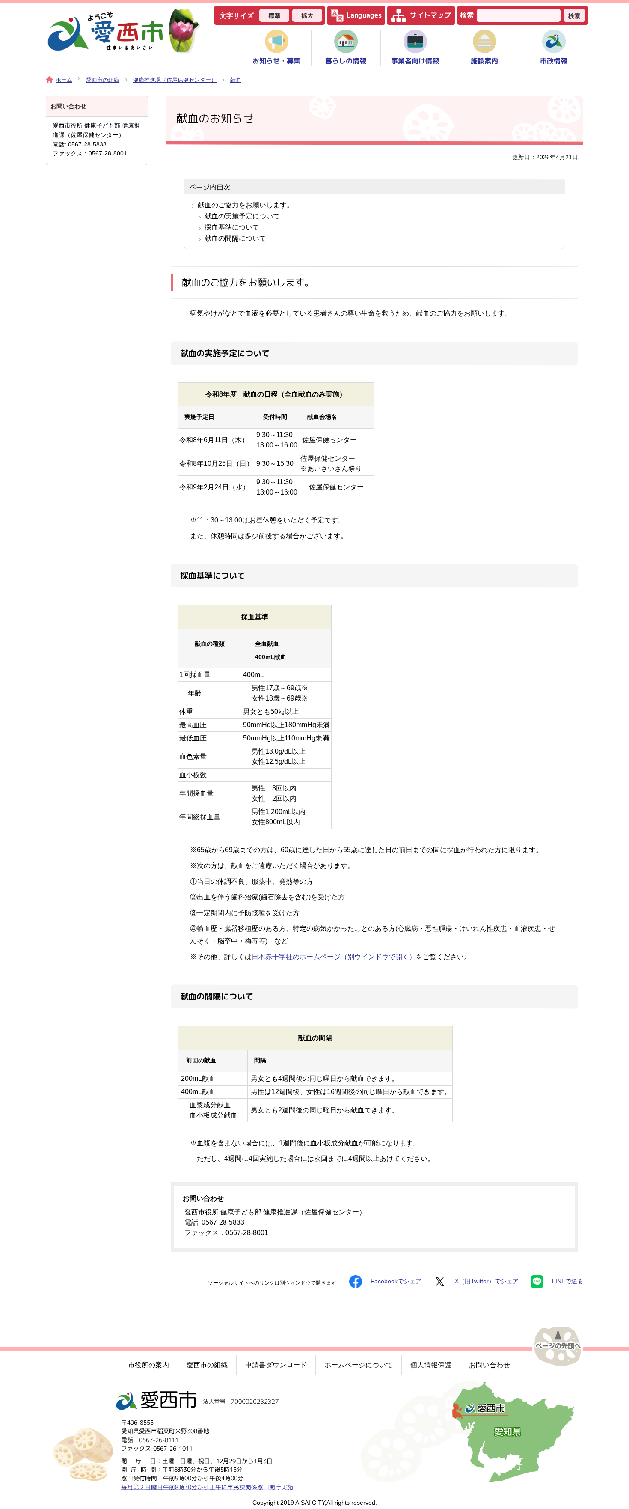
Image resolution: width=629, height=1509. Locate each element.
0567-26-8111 (158, 1439)
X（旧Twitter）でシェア (487, 1281)
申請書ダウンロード (276, 1365)
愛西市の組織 (102, 80)
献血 (235, 80)
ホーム (64, 80)
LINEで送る (567, 1281)
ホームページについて (358, 1365)
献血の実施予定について (242, 216)
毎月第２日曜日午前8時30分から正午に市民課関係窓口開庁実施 (207, 1486)
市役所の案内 (148, 1365)
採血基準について (232, 227)
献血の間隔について (235, 238)
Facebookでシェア (396, 1281)
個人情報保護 (430, 1365)
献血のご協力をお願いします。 (246, 205)
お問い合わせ (489, 1365)
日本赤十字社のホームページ (334, 956)
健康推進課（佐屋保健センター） (175, 80)
